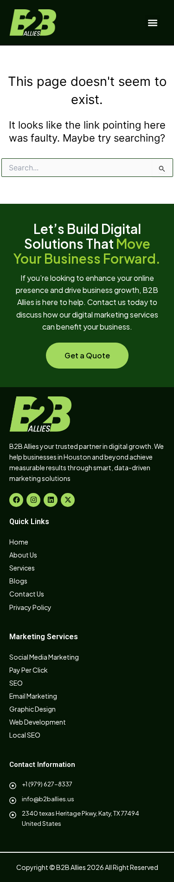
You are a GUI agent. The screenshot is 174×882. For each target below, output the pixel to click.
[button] (152, 22)
